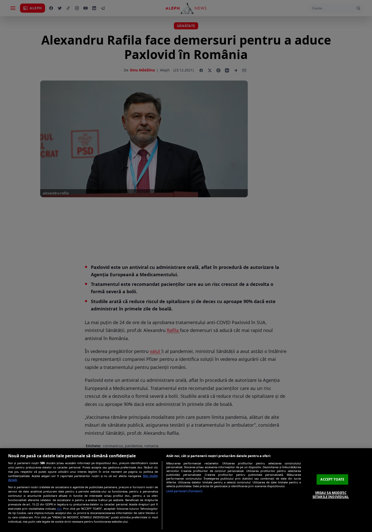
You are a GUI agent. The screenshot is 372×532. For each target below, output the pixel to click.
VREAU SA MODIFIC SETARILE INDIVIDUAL (331, 494)
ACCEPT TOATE (332, 479)
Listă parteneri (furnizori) (184, 491)
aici (59, 508)
